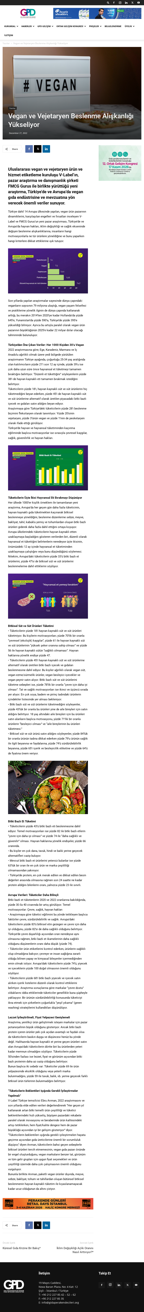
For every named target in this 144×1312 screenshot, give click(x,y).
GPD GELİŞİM (44, 26)
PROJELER (94, 26)
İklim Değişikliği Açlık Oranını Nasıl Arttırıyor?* (75, 1250)
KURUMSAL (10, 26)
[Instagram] (120, 2)
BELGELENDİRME (113, 26)
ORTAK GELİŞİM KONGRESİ (69, 26)
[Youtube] (138, 2)
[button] (108, 2)
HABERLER (26, 26)
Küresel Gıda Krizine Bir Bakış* (21, 1248)
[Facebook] (114, 2)
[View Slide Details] (48, 1203)
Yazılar (6, 43)
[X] (132, 2)
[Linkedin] (126, 2)
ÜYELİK (128, 26)
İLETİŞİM (8, 35)
